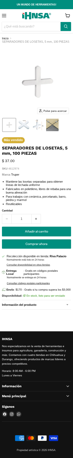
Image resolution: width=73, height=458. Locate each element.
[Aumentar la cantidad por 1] (36, 219)
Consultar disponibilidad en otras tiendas (28, 264)
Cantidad (7, 210)
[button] (9, 125)
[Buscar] (66, 26)
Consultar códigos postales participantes (28, 283)
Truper (15, 174)
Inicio (5, 38)
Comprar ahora (36, 244)
